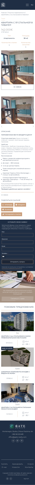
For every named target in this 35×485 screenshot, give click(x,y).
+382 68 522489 (17, 434)
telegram (21, 205)
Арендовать (17, 464)
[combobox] (4, 256)
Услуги (31, 464)
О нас (4, 467)
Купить (4, 464)
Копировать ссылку (13, 214)
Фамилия (5, 239)
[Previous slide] (1, 126)
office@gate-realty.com (17, 437)
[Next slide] (33, 126)
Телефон (4, 253)
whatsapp (8, 205)
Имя (3, 232)
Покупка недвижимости (16, 12)
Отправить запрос (17, 262)
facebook (8, 209)
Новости (16, 467)
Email (3, 246)
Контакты (29, 467)
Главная (4, 12)
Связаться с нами (17, 299)
